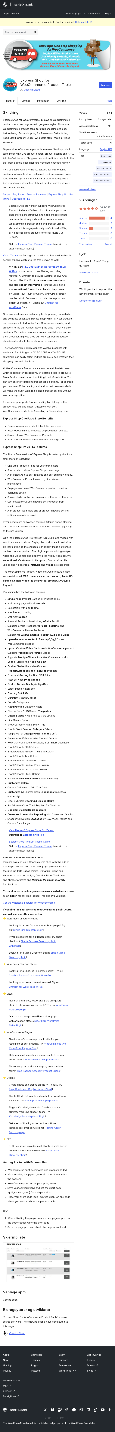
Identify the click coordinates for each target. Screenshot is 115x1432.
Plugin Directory (11, 13)
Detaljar (10, 100)
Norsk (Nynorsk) (19, 1409)
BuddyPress (11, 1396)
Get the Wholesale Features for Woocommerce (29, 902)
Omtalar (26, 100)
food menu (106, 156)
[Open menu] (110, 4)
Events (91, 1360)
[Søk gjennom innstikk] (35, 32)
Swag (91, 1370)
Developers (65, 1365)
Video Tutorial (10, 255)
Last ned (105, 85)
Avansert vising (87, 189)
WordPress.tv (68, 1370)
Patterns (35, 1370)
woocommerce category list (103, 174)
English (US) (106, 149)
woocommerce (104, 168)
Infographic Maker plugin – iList (41, 1100)
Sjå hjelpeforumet (88, 272)
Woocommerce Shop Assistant (41, 1059)
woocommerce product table (103, 180)
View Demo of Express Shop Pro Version (31, 830)
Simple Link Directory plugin (28, 929)
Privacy (7, 1370)
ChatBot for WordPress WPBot (26, 986)
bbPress (9, 1390)
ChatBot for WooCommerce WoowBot (30, 975)
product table (105, 162)
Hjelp (109, 100)
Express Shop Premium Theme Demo (29, 841)
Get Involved (94, 1354)
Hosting (7, 1365)
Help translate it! (83, 22)
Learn (62, 1354)
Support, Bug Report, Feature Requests (24, 194)
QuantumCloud (32, 89)
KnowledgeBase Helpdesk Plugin (27, 1116)
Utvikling (61, 100)
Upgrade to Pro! (21, 198)
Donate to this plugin (90, 300)
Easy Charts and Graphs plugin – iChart (30, 1089)
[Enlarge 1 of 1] (69, 1246)
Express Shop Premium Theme (35, 244)
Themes (35, 1360)
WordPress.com (13, 1380)
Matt (7, 1385)
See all (108, 244)
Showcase (37, 1354)
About (6, 1354)
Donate (92, 1365)
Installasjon (43, 100)
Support (63, 1360)
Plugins (35, 1365)
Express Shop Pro (33, 834)
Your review (85, 244)
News (6, 1360)
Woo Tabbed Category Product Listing (38, 1070)
